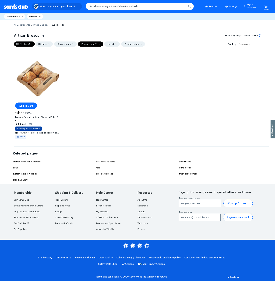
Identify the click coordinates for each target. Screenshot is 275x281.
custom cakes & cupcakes (25, 173)
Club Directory (145, 217)
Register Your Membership (27, 211)
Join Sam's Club (21, 199)
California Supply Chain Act (130, 257)
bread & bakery (20, 179)
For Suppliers (20, 229)
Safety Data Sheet (108, 264)
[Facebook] (126, 245)
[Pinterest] (147, 245)
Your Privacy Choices (154, 264)
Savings (233, 6)
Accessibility (106, 257)
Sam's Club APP (21, 223)
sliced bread (185, 161)
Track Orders (61, 199)
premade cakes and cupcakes (27, 161)
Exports (141, 229)
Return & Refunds (64, 223)
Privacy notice (63, 257)
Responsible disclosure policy (165, 257)
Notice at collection (85, 257)
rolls (98, 167)
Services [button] (33, 16)
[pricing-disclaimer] (259, 35)
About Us (142, 199)
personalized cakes (105, 161)
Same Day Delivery (64, 217)
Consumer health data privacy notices (204, 257)
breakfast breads (104, 173)
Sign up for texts (238, 203)
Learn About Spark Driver (108, 223)
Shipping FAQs (62, 205)
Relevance (244, 44)
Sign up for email (238, 217)
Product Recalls (103, 205)
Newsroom (143, 205)
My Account (102, 211)
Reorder (213, 6)
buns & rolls (185, 167)
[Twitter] (140, 245)
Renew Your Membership (26, 217)
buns (15, 167)
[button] (250, 6)
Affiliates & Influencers (107, 217)
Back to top (234, 277)
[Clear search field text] (182, 6)
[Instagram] (133, 245)
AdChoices (128, 264)
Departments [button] (13, 16)
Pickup (58, 211)
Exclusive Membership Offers (28, 205)
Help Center (102, 199)
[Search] (189, 6)
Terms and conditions (107, 276)
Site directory (45, 257)
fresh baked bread (188, 173)
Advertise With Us (105, 229)
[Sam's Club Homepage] (16, 6)
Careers (141, 211)
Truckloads (143, 223)
